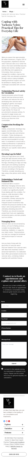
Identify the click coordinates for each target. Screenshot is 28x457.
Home (4, 11)
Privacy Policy (9, 444)
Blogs (11, 11)
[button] (14, 315)
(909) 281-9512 (14, 454)
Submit (14, 363)
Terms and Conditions (17, 442)
